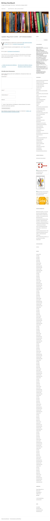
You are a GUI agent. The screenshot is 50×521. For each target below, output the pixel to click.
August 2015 (38, 448)
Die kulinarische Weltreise (42, 53)
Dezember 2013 (39, 477)
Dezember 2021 (39, 336)
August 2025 (38, 271)
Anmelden (38, 507)
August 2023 (38, 307)
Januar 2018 (38, 405)
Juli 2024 (37, 291)
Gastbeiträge (38, 102)
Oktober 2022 (38, 321)
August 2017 (38, 412)
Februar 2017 (38, 421)
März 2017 (38, 420)
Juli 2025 (37, 273)
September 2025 (39, 270)
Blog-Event (40, 50)
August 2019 (38, 377)
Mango (39, 60)
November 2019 (39, 373)
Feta (38, 55)
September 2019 (39, 376)
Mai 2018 (38, 399)
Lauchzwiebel (45, 59)
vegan (38, 70)
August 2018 (38, 395)
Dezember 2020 (39, 354)
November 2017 (39, 408)
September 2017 (39, 411)
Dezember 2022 (39, 318)
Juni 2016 (38, 433)
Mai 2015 (38, 452)
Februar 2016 (38, 439)
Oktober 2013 (38, 480)
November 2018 (39, 390)
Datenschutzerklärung (5, 518)
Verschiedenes (39, 147)
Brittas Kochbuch (8, 3)
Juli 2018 (37, 396)
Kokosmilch (38, 59)
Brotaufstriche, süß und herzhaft (42, 93)
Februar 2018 (38, 404)
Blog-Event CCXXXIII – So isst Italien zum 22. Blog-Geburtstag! (42, 216)
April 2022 (38, 330)
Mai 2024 (38, 293)
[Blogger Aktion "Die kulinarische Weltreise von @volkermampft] (42, 173)
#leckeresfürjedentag (39, 47)
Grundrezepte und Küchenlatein (42, 106)
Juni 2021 (38, 345)
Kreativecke (38, 115)
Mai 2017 (38, 417)
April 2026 (38, 260)
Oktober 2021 (38, 339)
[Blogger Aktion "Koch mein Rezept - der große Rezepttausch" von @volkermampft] (42, 194)
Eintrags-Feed (38, 508)
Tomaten (42, 68)
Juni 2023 (38, 310)
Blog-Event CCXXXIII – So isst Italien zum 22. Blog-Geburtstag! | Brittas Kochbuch (42, 213)
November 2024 (39, 285)
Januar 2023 (38, 317)
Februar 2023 (38, 315)
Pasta (41, 64)
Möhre (38, 62)
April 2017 (38, 418)
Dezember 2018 (39, 389)
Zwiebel (42, 73)
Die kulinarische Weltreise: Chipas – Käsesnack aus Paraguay (41, 228)
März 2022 (38, 332)
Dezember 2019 (39, 371)
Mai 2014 (38, 470)
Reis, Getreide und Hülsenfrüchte (42, 65)
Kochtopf (15, 44)
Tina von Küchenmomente (41, 230)
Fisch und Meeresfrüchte (9, 55)
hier (25, 47)
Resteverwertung (39, 66)
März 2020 (38, 367)
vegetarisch (41, 71)
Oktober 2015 (38, 445)
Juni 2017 (38, 415)
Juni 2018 (38, 398)
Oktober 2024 (38, 286)
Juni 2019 (38, 380)
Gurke (37, 56)
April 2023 (38, 313)
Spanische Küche (39, 142)
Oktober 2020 (38, 357)
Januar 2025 (38, 282)
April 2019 (38, 383)
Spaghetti (37, 67)
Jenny (37, 226)
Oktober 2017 (38, 410)
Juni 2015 (38, 451)
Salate (37, 136)
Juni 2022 (38, 327)
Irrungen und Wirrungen (40, 109)
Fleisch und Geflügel (40, 100)
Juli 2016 (37, 432)
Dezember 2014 (39, 460)
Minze (41, 60)
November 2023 (39, 302)
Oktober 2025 (38, 268)
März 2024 (38, 296)
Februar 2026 (38, 263)
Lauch (41, 59)
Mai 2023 (38, 311)
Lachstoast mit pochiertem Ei (14, 51)
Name (3, 90)
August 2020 (38, 360)
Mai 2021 (38, 346)
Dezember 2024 (39, 283)
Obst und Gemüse (39, 125)
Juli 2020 (37, 361)
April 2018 (38, 401)
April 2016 (38, 436)
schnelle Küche (39, 140)
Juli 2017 (37, 414)
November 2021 (39, 338)
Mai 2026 (38, 258)
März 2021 (38, 349)
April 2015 (38, 454)
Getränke (38, 103)
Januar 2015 (38, 458)
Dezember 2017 (39, 407)
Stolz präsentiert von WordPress (15, 518)
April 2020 (38, 365)
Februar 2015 (38, 457)
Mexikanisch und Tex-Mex (41, 122)
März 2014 (38, 473)
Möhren (42, 61)
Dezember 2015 (39, 442)
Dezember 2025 (39, 266)
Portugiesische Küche (40, 130)
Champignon (38, 51)
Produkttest (38, 131)
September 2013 (39, 482)
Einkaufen (38, 98)
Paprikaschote (40, 63)
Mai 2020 (38, 364)
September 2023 (39, 305)
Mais (37, 60)
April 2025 (38, 277)
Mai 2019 (38, 382)
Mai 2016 (38, 435)
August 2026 (38, 254)
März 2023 (38, 314)
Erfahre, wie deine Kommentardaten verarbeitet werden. (16, 111)
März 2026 (38, 261)
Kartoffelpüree (38, 58)
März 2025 (38, 279)
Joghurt (41, 56)
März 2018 (38, 402)
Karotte (45, 56)
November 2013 (39, 479)
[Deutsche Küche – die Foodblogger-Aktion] (40, 188)
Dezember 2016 (39, 424)
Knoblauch (43, 58)
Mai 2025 (38, 276)
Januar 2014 (38, 476)
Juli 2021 (37, 343)
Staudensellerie (45, 67)
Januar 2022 (38, 335)
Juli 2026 (37, 255)
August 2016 (38, 430)
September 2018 (39, 393)
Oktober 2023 (38, 304)
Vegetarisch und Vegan (40, 146)
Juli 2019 (37, 379)
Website (3, 99)
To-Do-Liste (38, 145)
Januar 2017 (38, 423)
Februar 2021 (38, 351)
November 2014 (39, 461)
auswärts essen (39, 87)
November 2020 (39, 355)
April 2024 (38, 295)
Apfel (37, 49)
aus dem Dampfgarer (40, 84)
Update (11, 57)
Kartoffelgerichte (39, 111)
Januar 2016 (38, 440)
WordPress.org (39, 511)
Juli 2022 (37, 326)
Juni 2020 (38, 363)
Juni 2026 (38, 257)
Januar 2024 (38, 299)
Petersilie (44, 64)
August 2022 (38, 324)
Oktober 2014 (38, 462)
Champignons (44, 51)
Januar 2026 (38, 264)
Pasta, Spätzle (38, 128)
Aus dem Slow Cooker (40, 86)
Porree (37, 65)
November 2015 (39, 443)
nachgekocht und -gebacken (41, 124)
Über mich (3, 8)
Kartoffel (38, 58)
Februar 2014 (38, 474)
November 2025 (39, 267)
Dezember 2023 (39, 301)
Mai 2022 (38, 329)
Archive (37, 246)
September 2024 (39, 288)
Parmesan (38, 64)
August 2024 (38, 289)
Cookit (37, 95)
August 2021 (38, 342)
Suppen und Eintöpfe (40, 143)
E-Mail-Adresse (4, 94)
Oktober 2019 (38, 374)
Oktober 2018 (38, 392)
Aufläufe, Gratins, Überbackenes (42, 83)
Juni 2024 (38, 292)
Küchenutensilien (39, 117)
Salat (45, 66)
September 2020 (39, 358)
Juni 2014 (38, 468)
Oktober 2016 (38, 427)
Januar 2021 (38, 352)
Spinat (41, 67)
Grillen (37, 105)
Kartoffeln (43, 58)
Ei (36, 55)
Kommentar (4, 76)
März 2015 (38, 455)
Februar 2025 (38, 280)
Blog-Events (18, 54)
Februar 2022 (38, 333)
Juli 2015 (37, 449)
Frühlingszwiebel (43, 55)
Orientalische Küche (39, 127)
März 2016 (38, 437)
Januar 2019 (38, 387)
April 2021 (38, 348)
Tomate (38, 68)
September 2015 (39, 446)
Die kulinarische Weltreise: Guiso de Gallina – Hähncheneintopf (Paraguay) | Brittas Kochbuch (42, 220)
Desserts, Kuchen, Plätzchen (41, 96)
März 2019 (38, 385)
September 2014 (39, 464)
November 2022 (39, 320)
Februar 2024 (38, 298)
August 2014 (38, 465)
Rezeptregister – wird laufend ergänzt (15, 8)
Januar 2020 (38, 370)
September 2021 (39, 340)
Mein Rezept (16, 55)
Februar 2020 (38, 368)
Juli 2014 (37, 467)
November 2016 (39, 426)
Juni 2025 (38, 274)
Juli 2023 (37, 308)
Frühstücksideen (20, 44)
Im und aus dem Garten (40, 108)
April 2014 (38, 471)
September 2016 (39, 429)
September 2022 (39, 323)
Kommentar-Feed (39, 509)
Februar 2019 (38, 386)
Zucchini (38, 73)
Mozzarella (45, 60)
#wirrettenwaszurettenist (42, 48)
